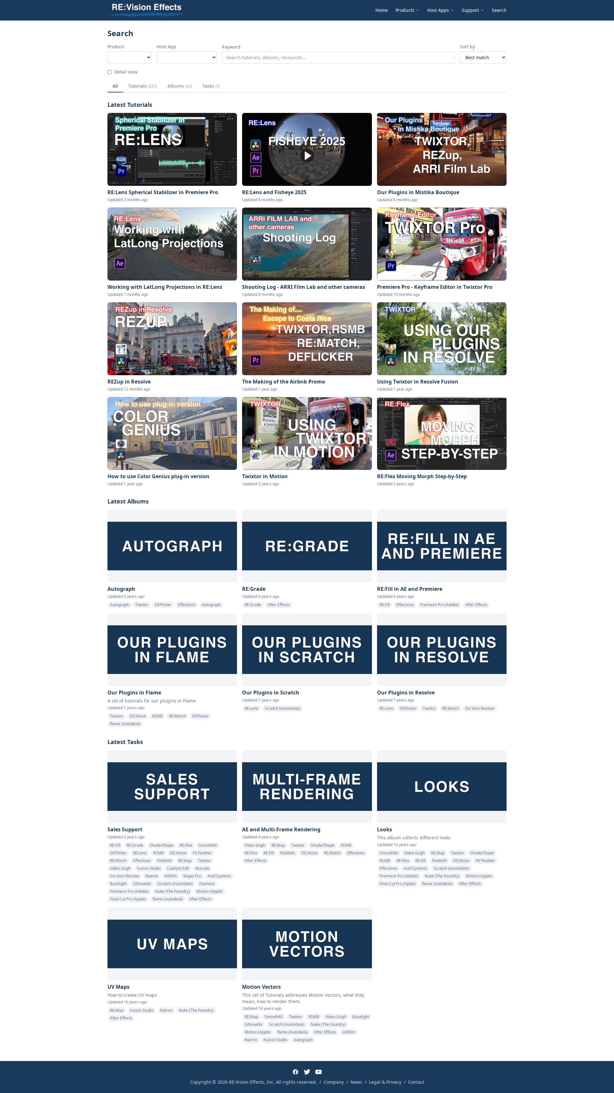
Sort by (467, 47)
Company (334, 1082)
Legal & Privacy (385, 1082)
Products (405, 10)
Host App (166, 47)
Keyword (231, 47)
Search (499, 10)
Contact (416, 1082)
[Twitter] (307, 1072)
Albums (180, 86)
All (115, 86)
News (356, 1082)
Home (381, 10)
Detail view (126, 72)
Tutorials (142, 86)
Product (115, 47)
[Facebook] (295, 1072)
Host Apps (438, 10)
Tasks (211, 86)
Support (470, 10)
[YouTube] (318, 1072)
